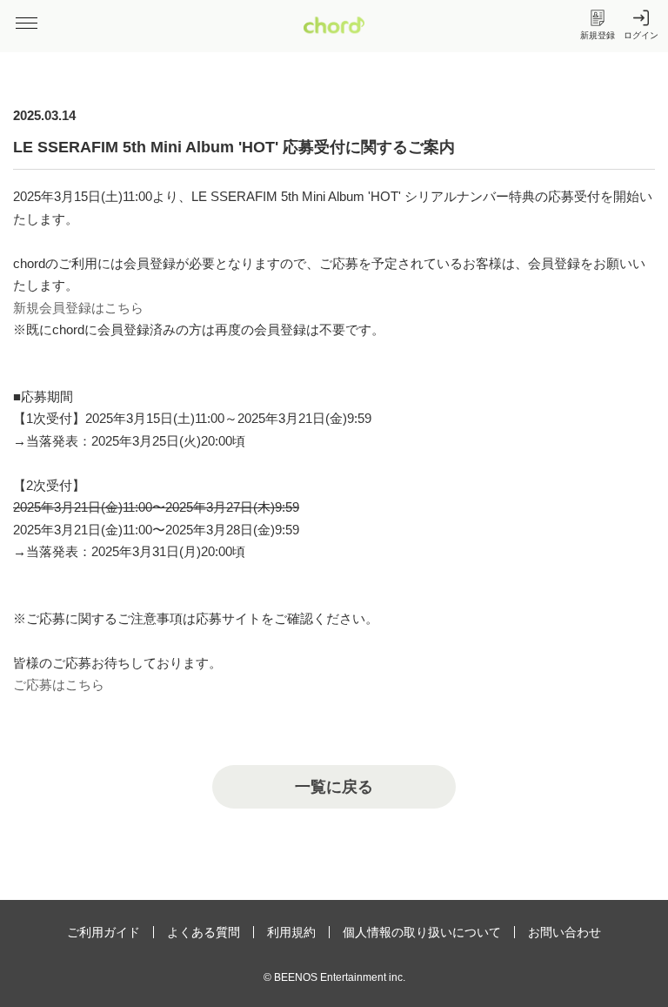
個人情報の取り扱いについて (422, 932)
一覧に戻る (334, 787)
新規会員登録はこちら (78, 307)
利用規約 (291, 932)
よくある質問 (203, 932)
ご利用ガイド (103, 932)
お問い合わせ (564, 932)
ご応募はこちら (58, 684)
